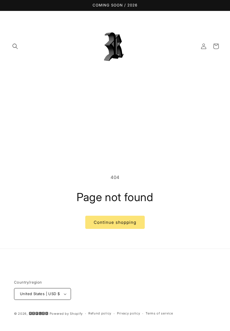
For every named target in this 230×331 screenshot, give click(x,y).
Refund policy (99, 313)
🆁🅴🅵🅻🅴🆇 (39, 314)
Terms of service (159, 313)
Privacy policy (128, 313)
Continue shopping (115, 222)
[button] (15, 46)
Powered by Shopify (66, 314)
